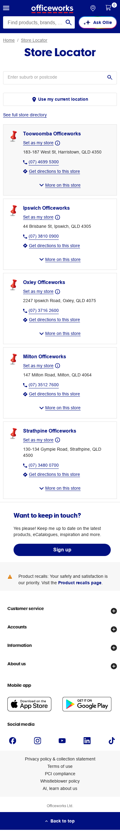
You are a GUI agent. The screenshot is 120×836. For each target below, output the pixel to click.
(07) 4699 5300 (44, 161)
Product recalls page (80, 582)
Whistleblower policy (60, 781)
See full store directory (25, 114)
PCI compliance (60, 774)
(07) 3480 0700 (44, 465)
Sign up (62, 550)
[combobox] (39, 22)
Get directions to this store (54, 171)
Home (9, 40)
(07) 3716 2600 (44, 310)
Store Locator (34, 40)
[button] (6, 9)
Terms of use (60, 766)
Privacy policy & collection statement (60, 759)
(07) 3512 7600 (44, 384)
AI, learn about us (60, 788)
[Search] (69, 22)
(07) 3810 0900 (44, 236)
